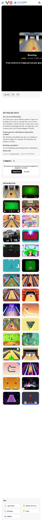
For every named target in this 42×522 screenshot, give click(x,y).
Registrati (16, 172)
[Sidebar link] (3, 3)
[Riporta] (18, 94)
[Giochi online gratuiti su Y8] (9, 2)
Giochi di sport (14, 154)
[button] (7, 150)
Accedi (26, 172)
